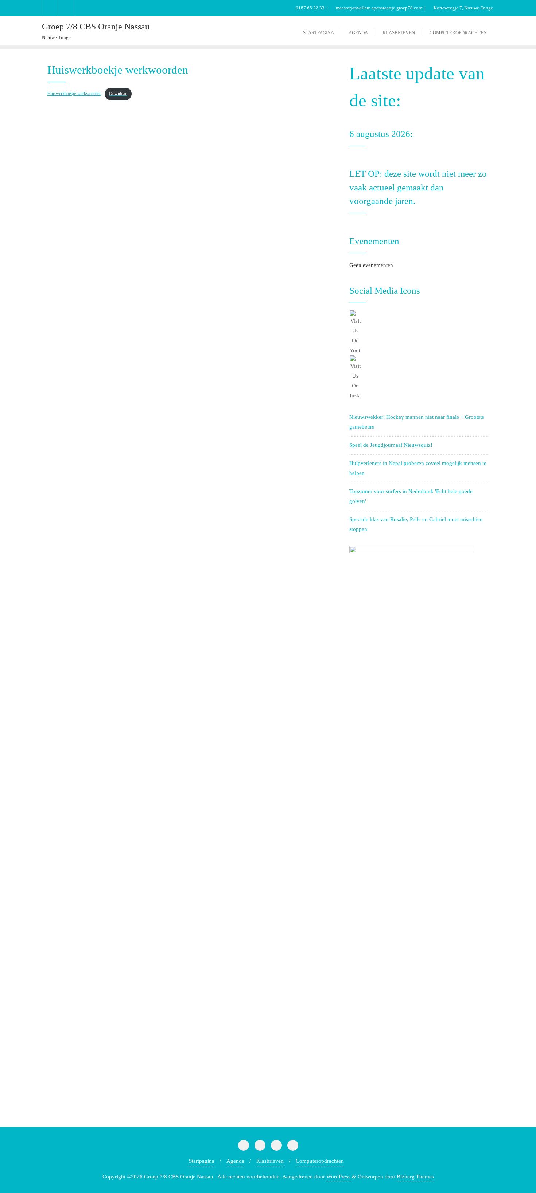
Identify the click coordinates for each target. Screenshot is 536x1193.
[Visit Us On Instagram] (418, 378)
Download (118, 93)
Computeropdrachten (320, 1161)
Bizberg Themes (415, 1177)
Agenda (235, 1161)
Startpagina (201, 1161)
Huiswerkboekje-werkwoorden (74, 93)
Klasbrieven (270, 1161)
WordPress (338, 1177)
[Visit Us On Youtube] (418, 332)
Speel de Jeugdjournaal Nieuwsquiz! (390, 445)
